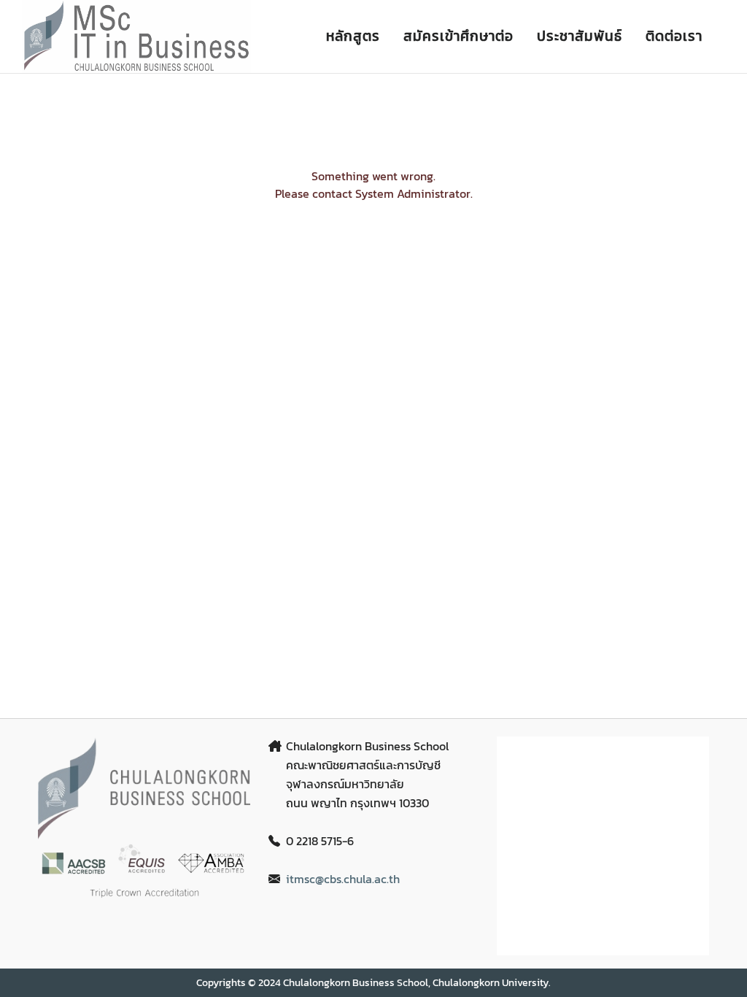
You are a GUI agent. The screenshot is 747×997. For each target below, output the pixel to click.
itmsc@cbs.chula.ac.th (343, 879)
